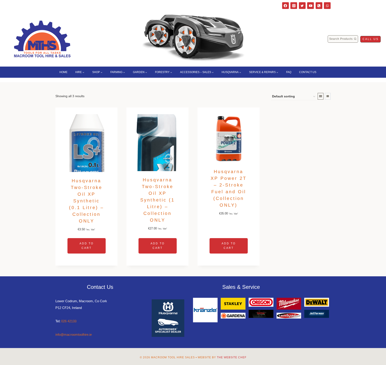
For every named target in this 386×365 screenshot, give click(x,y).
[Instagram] (293, 5)
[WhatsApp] (327, 5)
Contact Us (307, 72)
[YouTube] (310, 5)
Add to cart (87, 245)
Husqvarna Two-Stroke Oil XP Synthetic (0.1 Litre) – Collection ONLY (86, 200)
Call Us (371, 39)
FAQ (288, 72)
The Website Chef (231, 357)
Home (63, 72)
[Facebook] (285, 5)
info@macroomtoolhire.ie (73, 334)
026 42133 (68, 321)
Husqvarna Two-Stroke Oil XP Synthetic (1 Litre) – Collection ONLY (157, 199)
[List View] (328, 96)
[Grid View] (320, 96)
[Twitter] (302, 5)
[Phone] (319, 5)
